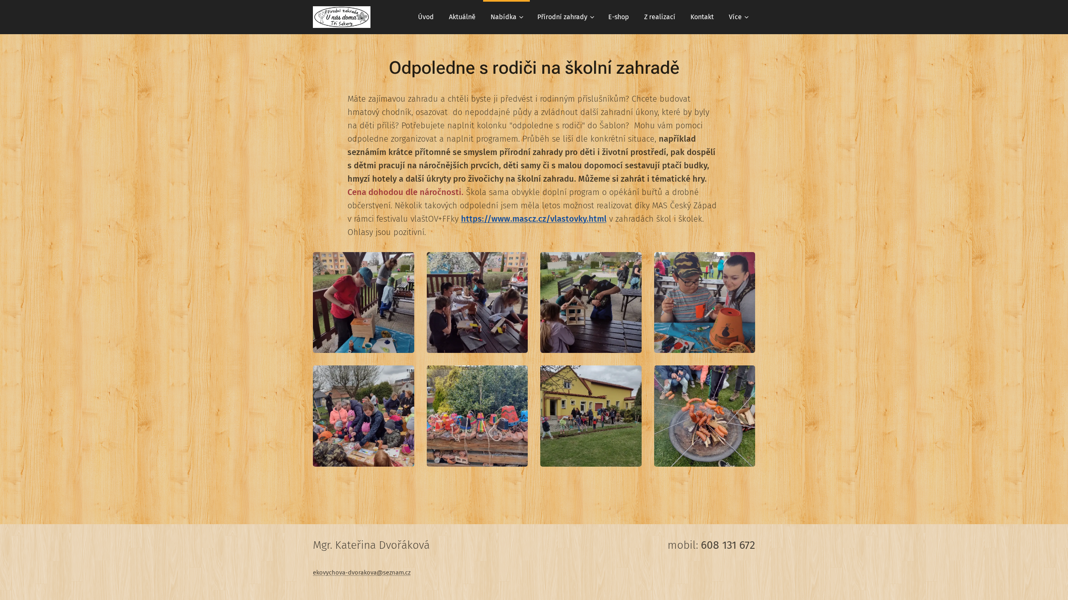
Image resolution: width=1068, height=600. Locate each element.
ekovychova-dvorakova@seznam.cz (362, 572)
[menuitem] (426, 17)
